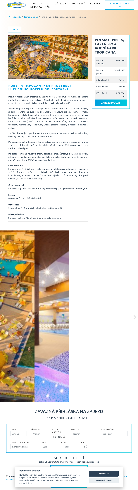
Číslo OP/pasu (108, 429)
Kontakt (96, 3)
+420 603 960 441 (120, 5)
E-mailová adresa (20, 442)
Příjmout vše (104, 474)
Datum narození (56, 430)
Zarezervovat (110, 102)
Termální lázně (31, 16)
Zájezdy (60, 3)
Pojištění (78, 3)
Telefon (75, 429)
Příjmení (35, 429)
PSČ (83, 442)
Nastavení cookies (104, 480)
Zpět (15, 29)
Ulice (43, 442)
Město (64, 442)
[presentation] (3, 316)
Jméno (14, 429)
